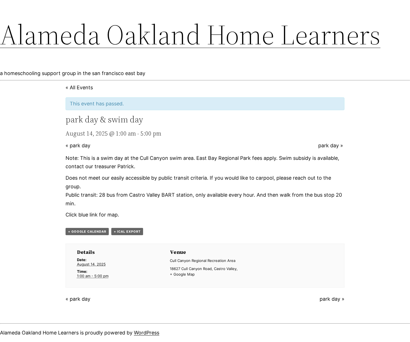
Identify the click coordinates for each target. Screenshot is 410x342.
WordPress (146, 333)
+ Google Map (182, 274)
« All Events (79, 87)
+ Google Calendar (87, 231)
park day (78, 145)
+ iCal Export (127, 231)
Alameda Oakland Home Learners (190, 34)
